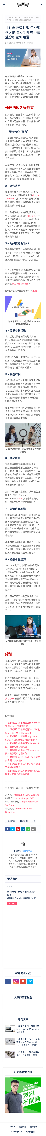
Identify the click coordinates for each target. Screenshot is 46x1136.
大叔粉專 (9, 698)
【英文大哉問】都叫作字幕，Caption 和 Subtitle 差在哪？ (27, 1029)
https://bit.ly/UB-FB (24, 798)
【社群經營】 (16, 18)
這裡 (34, 290)
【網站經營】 (23, 821)
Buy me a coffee (20, 283)
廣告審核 (31, 215)
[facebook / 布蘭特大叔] (8, 981)
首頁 (8, 18)
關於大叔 (22, 1126)
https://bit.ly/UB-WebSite (26, 794)
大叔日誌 (31, 1131)
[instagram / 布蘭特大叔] (16, 981)
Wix (20, 498)
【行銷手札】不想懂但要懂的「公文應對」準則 (27, 1054)
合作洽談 (33, 1126)
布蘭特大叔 (11, 43)
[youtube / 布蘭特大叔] (23, 981)
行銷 (33, 821)
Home (12, 1126)
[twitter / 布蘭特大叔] (30, 981)
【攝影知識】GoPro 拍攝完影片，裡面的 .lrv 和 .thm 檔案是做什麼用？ (28, 1042)
